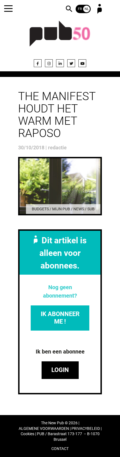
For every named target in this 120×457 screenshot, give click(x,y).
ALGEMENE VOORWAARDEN (44, 429)
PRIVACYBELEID (85, 429)
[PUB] (60, 37)
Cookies (27, 434)
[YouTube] (82, 63)
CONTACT (60, 449)
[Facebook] (38, 63)
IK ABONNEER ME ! (60, 317)
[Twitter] (71, 63)
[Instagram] (49, 63)
